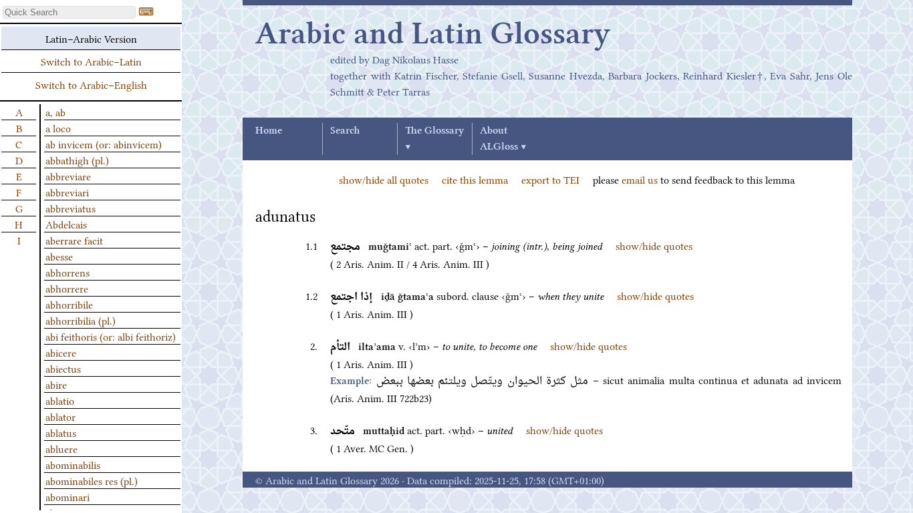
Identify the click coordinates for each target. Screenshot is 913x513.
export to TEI (550, 179)
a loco (58, 127)
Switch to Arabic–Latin (91, 60)
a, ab (55, 111)
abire (56, 384)
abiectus (63, 368)
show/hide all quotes (383, 179)
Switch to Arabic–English (91, 84)
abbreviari (67, 191)
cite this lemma (475, 179)
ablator (60, 416)
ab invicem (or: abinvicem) (103, 143)
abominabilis (72, 464)
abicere (60, 352)
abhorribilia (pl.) (80, 320)
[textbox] (69, 12)
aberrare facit (74, 239)
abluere (61, 448)
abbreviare (68, 175)
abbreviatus (70, 207)
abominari (67, 496)
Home (268, 131)
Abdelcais (66, 223)
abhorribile (69, 304)
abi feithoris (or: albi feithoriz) (110, 336)
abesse (59, 255)
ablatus (60, 432)
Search (345, 131)
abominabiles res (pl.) (91, 480)
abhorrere (66, 288)
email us (640, 179)
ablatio (59, 400)
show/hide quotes (654, 245)
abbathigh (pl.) (77, 159)
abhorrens (67, 272)
